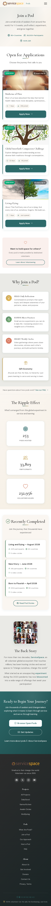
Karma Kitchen (25, 804)
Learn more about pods (15, 741)
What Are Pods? (25, 830)
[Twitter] (22, 780)
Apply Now (24, 114)
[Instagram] (28, 780)
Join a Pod (25, 835)
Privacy (23, 884)
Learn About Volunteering (25, 262)
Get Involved (25, 869)
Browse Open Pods (27, 723)
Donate (26, 874)
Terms (28, 884)
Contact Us (25, 879)
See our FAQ (40, 390)
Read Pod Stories (27, 603)
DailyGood (25, 800)
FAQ (25, 849)
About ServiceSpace (37, 741)
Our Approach (25, 839)
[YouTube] (34, 780)
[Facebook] (16, 780)
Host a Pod (25, 844)
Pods (28, 3)
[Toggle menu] (45, 3)
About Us (25, 865)
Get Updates (27, 732)
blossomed (42, 677)
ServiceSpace (37, 657)
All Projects (25, 795)
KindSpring (25, 814)
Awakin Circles (25, 809)
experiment (41, 673)
